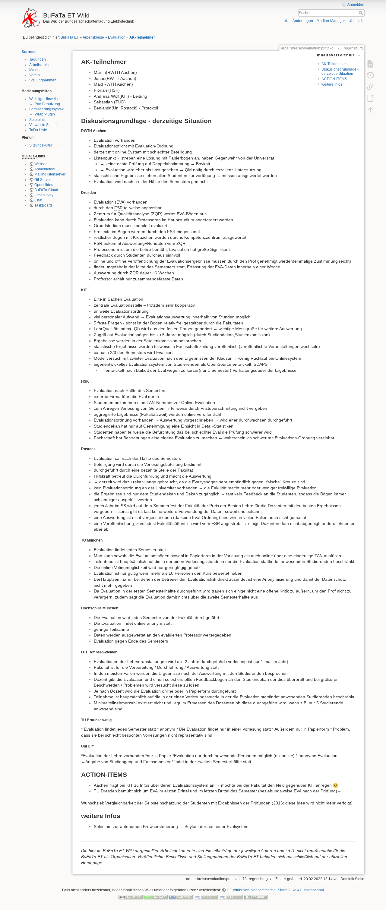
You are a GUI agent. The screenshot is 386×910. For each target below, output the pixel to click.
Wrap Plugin (45, 114)
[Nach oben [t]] (370, 109)
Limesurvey (43, 195)
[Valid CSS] (231, 897)
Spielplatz (37, 120)
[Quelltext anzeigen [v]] (370, 64)
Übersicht (356, 21)
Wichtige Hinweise (44, 99)
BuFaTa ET (70, 37)
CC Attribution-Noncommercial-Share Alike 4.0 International (275, 890)
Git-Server (42, 180)
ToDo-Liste (38, 130)
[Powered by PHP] (181, 897)
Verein (34, 75)
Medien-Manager (331, 21)
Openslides (43, 185)
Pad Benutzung (47, 104)
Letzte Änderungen (297, 21)
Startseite (30, 52)
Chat (38, 200)
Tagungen (37, 59)
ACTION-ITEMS (334, 79)
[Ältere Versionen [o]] (370, 75)
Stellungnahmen (42, 80)
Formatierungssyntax (46, 109)
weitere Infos (331, 84)
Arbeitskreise (93, 37)
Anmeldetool (44, 169)
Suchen (361, 13)
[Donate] (156, 897)
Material (36, 70)
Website (41, 164)
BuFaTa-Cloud (46, 190)
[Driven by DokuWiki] (256, 897)
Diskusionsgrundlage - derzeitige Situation (340, 71)
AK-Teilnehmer (142, 37)
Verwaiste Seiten (43, 125)
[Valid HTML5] (206, 897)
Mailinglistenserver (49, 174)
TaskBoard (43, 205)
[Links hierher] (370, 87)
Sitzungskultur (40, 145)
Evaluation (116, 37)
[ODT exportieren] (370, 98)
